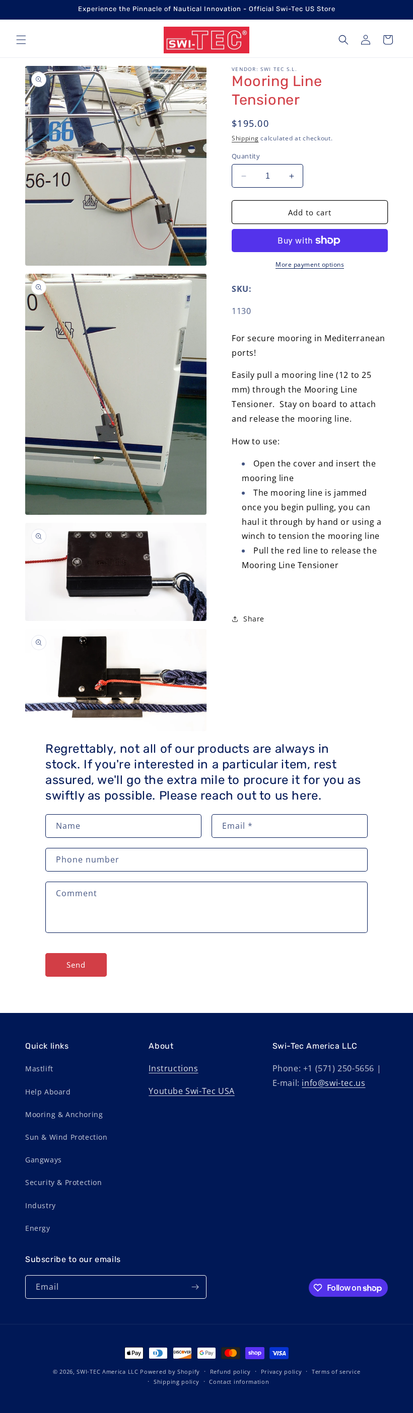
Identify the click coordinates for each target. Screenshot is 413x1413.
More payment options (310, 264)
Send (76, 965)
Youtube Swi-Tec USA (191, 1090)
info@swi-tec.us (333, 1082)
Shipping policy (176, 1381)
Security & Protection (63, 1182)
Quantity (246, 156)
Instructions (173, 1068)
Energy (37, 1228)
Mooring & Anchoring (64, 1114)
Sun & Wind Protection (66, 1137)
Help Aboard (48, 1091)
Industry (40, 1205)
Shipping (245, 138)
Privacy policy (281, 1371)
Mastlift (39, 1068)
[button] (21, 40)
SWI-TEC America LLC (107, 1371)
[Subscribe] (195, 1287)
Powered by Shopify (170, 1371)
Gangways (43, 1159)
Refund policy (230, 1371)
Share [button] (253, 618)
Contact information (239, 1381)
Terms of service (336, 1371)
